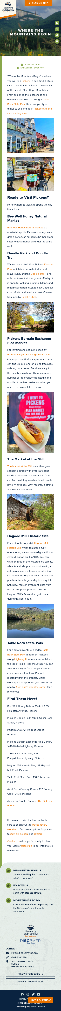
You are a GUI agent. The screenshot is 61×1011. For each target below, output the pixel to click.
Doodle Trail (37, 273)
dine (18, 834)
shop (25, 834)
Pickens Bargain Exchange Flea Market (29, 354)
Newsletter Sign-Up (27, 870)
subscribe (26, 845)
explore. (38, 834)
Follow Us (20, 885)
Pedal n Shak (29, 297)
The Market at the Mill (19, 466)
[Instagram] (57, 29)
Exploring (26, 67)
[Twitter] (57, 35)
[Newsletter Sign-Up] (8, 870)
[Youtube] (57, 41)
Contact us (13, 841)
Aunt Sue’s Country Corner (31, 687)
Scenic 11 (39, 67)
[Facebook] (57, 23)
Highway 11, (20, 659)
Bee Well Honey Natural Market (25, 227)
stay (12, 834)
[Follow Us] (8, 885)
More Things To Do (26, 900)
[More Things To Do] (8, 900)
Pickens (26, 81)
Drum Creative (38, 1006)
